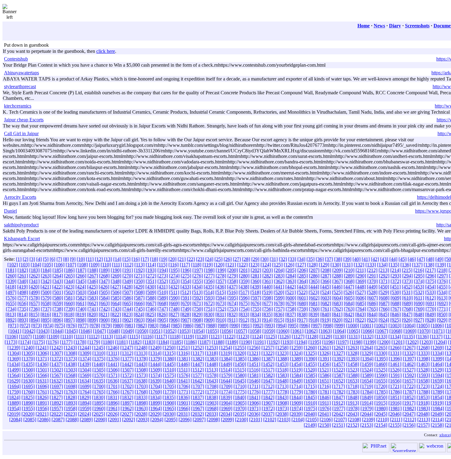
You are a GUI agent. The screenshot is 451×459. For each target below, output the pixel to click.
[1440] (98, 364)
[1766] (112, 391)
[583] (92, 297)
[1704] (155, 386)
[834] (255, 314)
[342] (46, 281)
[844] (372, 314)
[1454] (296, 364)
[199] (221, 270)
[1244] (84, 347)
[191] (127, 270)
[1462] (409, 364)
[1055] (212, 331)
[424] (80, 286)
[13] (108, 259)
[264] (57, 275)
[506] (116, 292)
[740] (81, 309)
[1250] (169, 347)
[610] (407, 297)
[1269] (437, 347)
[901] (116, 320)
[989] (223, 325)
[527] (360, 292)
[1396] (395, 358)
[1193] (287, 342)
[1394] (366, 358)
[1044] (57, 331)
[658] (46, 303)
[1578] (211, 375)
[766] (384, 309)
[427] (115, 286)
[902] (127, 320)
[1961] (112, 408)
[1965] (169, 408)
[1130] (339, 336)
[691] (431, 303)
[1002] (380, 325)
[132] (359, 264)
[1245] (98, 347)
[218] (442, 270)
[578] (34, 297)
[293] (396, 275)
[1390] (310, 358)
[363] (291, 281)
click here (105, 51)
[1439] (84, 364)
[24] (209, 259)
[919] (325, 320)
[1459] (366, 364)
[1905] (239, 403)
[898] (81, 320)
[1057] (240, 331)
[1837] (197, 397)
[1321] (253, 353)
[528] (372, 292)
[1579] (225, 375)
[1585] (310, 375)
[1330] (380, 353)
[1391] (324, 358)
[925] (395, 320)
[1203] (426, 342)
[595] (232, 297)
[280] (244, 275)
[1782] (338, 391)
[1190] (245, 342)
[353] (174, 281)
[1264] (366, 347)
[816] (45, 314)
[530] (395, 292)
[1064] (339, 331)
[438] (244, 286)
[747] (162, 309)
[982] (141, 325)
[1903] (211, 403)
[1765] (98, 391)
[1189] (232, 342)
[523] (314, 292)
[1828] (70, 397)
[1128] (312, 336)
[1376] (112, 358)
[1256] (253, 347)
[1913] (352, 403)
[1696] (42, 386)
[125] (277, 264)
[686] (372, 303)
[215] (407, 270)
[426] (104, 286)
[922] (360, 320)
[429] (139, 286)
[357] (221, 281)
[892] (11, 320)
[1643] (211, 380)
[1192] (273, 342)
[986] (188, 325)
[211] (361, 270)
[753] (232, 309)
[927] (419, 320)
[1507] (127, 369)
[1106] (11, 336)
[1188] (218, 342)
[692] (442, 303)
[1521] (324, 369)
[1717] (338, 386)
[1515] (239, 369)
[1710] (239, 386)
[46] (412, 259)
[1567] (56, 375)
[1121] (215, 336)
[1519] (296, 369)
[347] (104, 281)
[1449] (225, 364)
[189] (104, 270)
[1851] (394, 397)
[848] (419, 314)
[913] (255, 320)
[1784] (366, 391)
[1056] (226, 331)
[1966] (183, 408)
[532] (419, 292)
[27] (237, 259)
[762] (337, 309)
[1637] (126, 380)
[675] (244, 303)
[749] (186, 309)
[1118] (174, 336)
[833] (244, 314)
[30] (264, 259)
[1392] (338, 358)
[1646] (253, 380)
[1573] (141, 375)
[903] (139, 320)
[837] (290, 314)
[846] (395, 314)
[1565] (28, 375)
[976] (71, 325)
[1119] (188, 336)
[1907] (268, 403)
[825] (150, 314)
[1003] (394, 325)
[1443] (140, 364)
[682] (326, 303)
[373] (407, 281)
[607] (372, 297)
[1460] (380, 364)
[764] (361, 309)
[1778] (282, 391)
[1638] (140, 380)
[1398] (423, 358)
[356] (209, 281)
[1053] (184, 331)
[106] (59, 264)
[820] (92, 314)
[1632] (56, 380)
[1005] (423, 325)
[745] (139, 309)
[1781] (324, 391)
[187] (81, 270)
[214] (395, 270)
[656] (22, 303)
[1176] (52, 342)
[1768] (141, 391)
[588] (151, 297)
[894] (34, 320)
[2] (25, 259)
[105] (47, 264)
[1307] (56, 353)
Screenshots (417, 25)
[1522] (338, 369)
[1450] (239, 364)
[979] (106, 325)
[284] (291, 275)
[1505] (98, 369)
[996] (304, 325)
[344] (69, 281)
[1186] (190, 342)
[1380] (169, 358)
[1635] (98, 380)
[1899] (155, 403)
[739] (69, 309)
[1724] (437, 386)
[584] (104, 297)
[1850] (380, 397)
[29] (255, 259)
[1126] (284, 336)
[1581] (254, 375)
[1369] (14, 358)
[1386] (254, 358)
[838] (302, 314)
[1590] (381, 375)
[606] (361, 297)
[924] (384, 320)
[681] (314, 303)
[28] (246, 259)
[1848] (352, 397)
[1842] (267, 397)
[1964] (155, 408)
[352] (162, 281)
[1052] (170, 331)
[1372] (56, 358)
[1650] (310, 380)
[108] (82, 264)
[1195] (314, 342)
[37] (329, 259)
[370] (372, 281)
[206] (302, 270)
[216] (419, 270)
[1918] (423, 403)
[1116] (147, 336)
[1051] (155, 331)
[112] (128, 264)
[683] (337, 303)
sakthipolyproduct (21, 224)
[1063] (325, 331)
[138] (429, 264)
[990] (234, 325)
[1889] (14, 403)
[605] (349, 297)
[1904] (225, 403)
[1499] (14, 369)
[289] (349, 275)
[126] (289, 264)
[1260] (310, 347)
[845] (384, 314)
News (379, 25)
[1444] (154, 364)
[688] (396, 303)
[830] (209, 314)
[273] (162, 275)
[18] (154, 259)
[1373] (70, 358)
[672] (209, 303)
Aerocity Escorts (20, 197)
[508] (139, 292)
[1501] (42, 369)
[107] (71, 264)
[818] (69, 314)
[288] (337, 275)
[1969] (225, 408)
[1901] (183, 403)
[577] (22, 297)
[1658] (423, 380)
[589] (162, 297)
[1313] (140, 353)
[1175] (38, 342)
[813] (11, 314)
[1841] (253, 397)
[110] (106, 264)
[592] (197, 297)
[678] (279, 303)
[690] (419, 303)
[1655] (380, 380)
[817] (57, 314)
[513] (197, 292)
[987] (200, 325)
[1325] (310, 353)
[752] (221, 309)
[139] (440, 264)
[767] (396, 309)
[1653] (352, 380)
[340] (22, 281)
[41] (366, 259)
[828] (185, 314)
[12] (99, 259)
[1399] (437, 358)
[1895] (98, 403)
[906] (174, 320)
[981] (130, 325)
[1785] (381, 391)
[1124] (256, 336)
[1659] (437, 380)
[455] (442, 286)
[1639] (154, 380)
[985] (176, 325)
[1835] (169, 397)
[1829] (84, 397)
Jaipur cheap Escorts (24, 119)
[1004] (409, 325)
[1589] (366, 375)
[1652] (338, 380)
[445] (325, 286)
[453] (419, 286)
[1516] (253, 369)
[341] (34, 281)
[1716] (324, 386)
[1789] (437, 391)
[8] (66, 259)
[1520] (310, 369)
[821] (104, 314)
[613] (442, 297)
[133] (370, 264)
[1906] (254, 403)
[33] (292, 259)
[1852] (409, 397)
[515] (220, 292)
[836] (279, 314)
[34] (301, 259)
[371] (384, 281)
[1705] (169, 386)
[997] (316, 325)
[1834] (154, 397)
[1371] (42, 358)
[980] (118, 325)
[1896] (112, 403)
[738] (57, 309)
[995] (293, 325)
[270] (127, 275)
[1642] (197, 380)
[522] (302, 292)
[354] (186, 281)
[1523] (352, 369)
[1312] (126, 353)
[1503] (70, 369)
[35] (310, 259)
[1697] (56, 386)
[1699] (84, 386)
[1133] (381, 336)
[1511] (183, 369)
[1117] (161, 336)
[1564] (14, 375)
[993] (269, 325)
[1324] (296, 353)
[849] (430, 314)
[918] (314, 320)
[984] (165, 325)
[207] (314, 270)
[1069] (409, 331)
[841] (337, 314)
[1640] (169, 380)
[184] (46, 270)
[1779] (296, 391)
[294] (407, 275)
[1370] (28, 358)
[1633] (70, 380)
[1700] (98, 386)
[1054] (198, 331)
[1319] (225, 353)
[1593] (423, 375)
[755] (256, 309)
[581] (69, 297)
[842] (349, 314)
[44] (393, 259)
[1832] (126, 397)
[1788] (423, 391)
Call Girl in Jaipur (21, 133)
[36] (320, 259)
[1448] (211, 364)
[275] (186, 275)
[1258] (282, 347)
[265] (69, 275)
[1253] (211, 347)
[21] (182, 259)
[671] (197, 303)
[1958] (70, 408)
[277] (209, 275)
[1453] (282, 364)
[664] (116, 303)
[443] (302, 286)
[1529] (437, 369)
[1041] (14, 331)
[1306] (42, 353)
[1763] (70, 391)
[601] (302, 297)
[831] (220, 314)
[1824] (13, 397)
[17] (145, 259)
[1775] (239, 391)
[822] (115, 314)
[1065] (353, 331)
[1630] (27, 380)
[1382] (197, 358)
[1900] (169, 403)
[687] (384, 303)
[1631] (42, 380)
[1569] (84, 375)
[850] (442, 314)
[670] (186, 303)
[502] (69, 292)
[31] (274, 259)
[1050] (141, 331)
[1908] (282, 403)
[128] (312, 264)
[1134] (394, 336)
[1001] (366, 325)
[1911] (324, 403)
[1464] (437, 364)
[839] (314, 314)
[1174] (24, 342)
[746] (151, 309)
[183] (34, 270)
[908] (197, 320)
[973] (36, 325)
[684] (349, 303)
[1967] (197, 408)
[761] (326, 309)
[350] (139, 281)
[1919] (437, 403)
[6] (52, 259)
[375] (431, 281)
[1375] (98, 358)
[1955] (28, 408)
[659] (57, 303)
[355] (197, 281)
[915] (279, 320)
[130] (335, 264)
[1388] (282, 358)
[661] (81, 303)
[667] (151, 303)
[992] (258, 325)
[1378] (141, 358)
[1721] (394, 386)
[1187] (204, 342)
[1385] (239, 358)
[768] (407, 309)
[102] (12, 264)
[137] (417, 264)
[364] (302, 281)
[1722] (409, 386)
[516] (232, 292)
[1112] (93, 336)
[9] (72, 259)
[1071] (438, 331)
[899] (92, 320)
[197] (197, 270)
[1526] (394, 369)
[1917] (409, 403)
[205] (291, 270)
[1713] (282, 386)
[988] (211, 325)
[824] (139, 314)
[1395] (381, 358)
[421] (45, 286)
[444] (314, 286)
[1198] (356, 342)
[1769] (155, 391)
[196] (186, 270)
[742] (104, 309)
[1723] (423, 386)
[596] (244, 297)
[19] (163, 259)
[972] (25, 325)
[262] (34, 275)
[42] (375, 259)
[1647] (267, 380)
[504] (92, 292)
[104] (36, 264)
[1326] (324, 353)
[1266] (394, 347)
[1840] (239, 397)
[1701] (112, 386)
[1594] (437, 375)
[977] (83, 325)
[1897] (127, 403)
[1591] (395, 375)
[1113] (107, 336)
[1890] (28, 403)
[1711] (254, 386)
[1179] (93, 342)
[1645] (239, 380)
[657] (34, 303)
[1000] (352, 325)
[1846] (324, 397)
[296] (431, 275)
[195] (174, 270)
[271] (139, 275)
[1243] (70, 347)
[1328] (352, 353)
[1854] (437, 397)
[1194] (301, 342)
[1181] (121, 342)
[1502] (56, 369)
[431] (162, 286)
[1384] (225, 358)
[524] (325, 292)
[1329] (366, 353)
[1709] (225, 386)
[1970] (239, 408)
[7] (59, 259)
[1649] (296, 380)
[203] (267, 270)
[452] (407, 286)
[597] (256, 297)
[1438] (70, 364)
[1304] (14, 353)
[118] (196, 264)
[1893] (70, 403)
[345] (81, 281)
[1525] (380, 369)
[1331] (394, 353)
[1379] (155, 358)
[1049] (127, 331)
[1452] (267, 364)
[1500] (28, 369)
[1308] (70, 353)
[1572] (127, 375)
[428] (127, 286)
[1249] (154, 347)
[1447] (197, 364)
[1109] (53, 336)
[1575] (169, 375)
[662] (92, 303)
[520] (279, 292)
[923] (372, 320)
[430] (150, 286)
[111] (117, 264)
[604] (337, 297)
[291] (372, 275)
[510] (162, 292)
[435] (209, 286)
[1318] (211, 353)
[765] (372, 309)
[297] (442, 275)
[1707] (197, 386)
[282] (267, 275)
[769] (419, 309)
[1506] (112, 369)
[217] (430, 270)
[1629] (13, 380)
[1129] (325, 336)
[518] (255, 292)
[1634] (84, 380)
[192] (139, 270)
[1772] (197, 391)
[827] (174, 314)
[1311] (112, 353)
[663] (104, 303)
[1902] (197, 403)
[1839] (225, 397)
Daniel (10, 211)
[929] (442, 320)
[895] (46, 320)
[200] (232, 270)
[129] (324, 264)
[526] (349, 292)
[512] (185, 292)
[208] (326, 270)
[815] (34, 314)
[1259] (296, 347)
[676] (256, 303)
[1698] (70, 386)
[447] (349, 286)
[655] (11, 303)
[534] (442, 292)
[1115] (134, 336)
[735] (22, 309)
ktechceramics (17, 105)
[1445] (169, 364)
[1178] (80, 342)
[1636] (112, 380)
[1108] (39, 336)
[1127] (298, 336)
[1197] (342, 342)
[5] (45, 259)
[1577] (197, 375)
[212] (372, 270)
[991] (246, 325)
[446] (337, 286)
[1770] (169, 391)
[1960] (98, 408)
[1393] (352, 358)
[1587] (338, 375)
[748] (174, 309)
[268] (104, 275)
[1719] (366, 386)
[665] (127, 303)
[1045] (71, 331)
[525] (337, 292)
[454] (430, 286)
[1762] (56, 391)
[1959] (84, 408)
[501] (57, 292)
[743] (116, 309)
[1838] (211, 397)
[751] (209, 309)
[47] (421, 259)
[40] (356, 259)
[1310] (98, 353)
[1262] (338, 347)
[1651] (324, 380)
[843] (360, 314)
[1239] (13, 347)
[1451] (253, 364)
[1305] (28, 353)
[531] (407, 292)
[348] (116, 281)
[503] (81, 292)
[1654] (366, 380)
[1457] (338, 364)
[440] (267, 286)
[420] (34, 286)
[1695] (28, 386)
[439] (255, 286)
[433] (185, 286)
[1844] (296, 397)
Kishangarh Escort (22, 238)
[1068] (395, 331)
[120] (219, 264)
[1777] (268, 391)
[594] (221, 297)
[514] (209, 292)
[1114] (120, 336)
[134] (382, 264)
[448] (360, 286)
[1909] (296, 403)
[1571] (112, 375)
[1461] (394, 364)
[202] (256, 270)
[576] (11, 297)
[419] (22, 286)
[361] (267, 281)
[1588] (352, 375)
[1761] (42, 391)
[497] (11, 292)
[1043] (43, 331)
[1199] (370, 342)
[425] (92, 286)
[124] (265, 264)
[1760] (28, 391)
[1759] (14, 391)
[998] (328, 325)
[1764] (84, 391)
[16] (136, 259)
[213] (384, 270)
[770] (431, 309)
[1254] (225, 347)
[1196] (328, 342)
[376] (442, 281)
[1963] (141, 408)
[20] (172, 259)
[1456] (324, 364)
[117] (185, 264)
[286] (314, 275)
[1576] (183, 375)
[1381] (183, 358)
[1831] (112, 397)
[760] (314, 309)
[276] (197, 275)
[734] (11, 309)
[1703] (141, 386)
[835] (267, 314)
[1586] (324, 375)
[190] (116, 270)
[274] (174, 275)
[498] (22, 292)
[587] (139, 297)
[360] (256, 281)
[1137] (436, 336)
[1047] (99, 331)
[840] (325, 314)
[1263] (352, 347)
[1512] (197, 369)
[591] (186, 297)
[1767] (127, 391)
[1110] (66, 336)
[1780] (310, 391)
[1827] (56, 397)
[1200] (383, 342)
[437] (232, 286)
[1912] (338, 403)
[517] (244, 292)
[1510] (169, 369)
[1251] (183, 347)
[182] (22, 270)
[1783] (352, 391)
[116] (173, 264)
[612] (430, 297)
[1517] (267, 369)
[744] (127, 309)
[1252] (197, 347)
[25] (218, 259)
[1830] (98, 397)
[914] (267, 320)
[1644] (225, 380)
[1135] (408, 336)
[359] (244, 281)
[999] (339, 325)
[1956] (42, 408)
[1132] (367, 336)
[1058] (254, 331)
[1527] (409, 369)
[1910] (310, 403)
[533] (430, 292)
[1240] (27, 347)
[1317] (197, 353)
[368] (349, 281)
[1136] (422, 336)
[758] (291, 309)
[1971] (254, 408)
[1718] (352, 386)
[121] (231, 264)
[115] (162, 264)
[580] (57, 297)
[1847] (338, 397)
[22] (191, 259)
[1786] (395, 391)
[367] (337, 281)
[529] (384, 292)
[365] (314, 281)
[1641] (183, 380)
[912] (244, 320)
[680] (302, 303)
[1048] (113, 331)
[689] (407, 303)
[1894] (84, 403)
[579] (46, 297)
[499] (34, 292)
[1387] (268, 358)
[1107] (25, 336)
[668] (162, 303)
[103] (24, 264)
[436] (220, 286)
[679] (291, 303)
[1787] (409, 391)
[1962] (127, 408)
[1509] (155, 369)
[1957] (56, 408)
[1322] (267, 353)
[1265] (380, 347)
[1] (18, 259)
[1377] (127, 358)
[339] (11, 281)
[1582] (268, 375)
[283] (279, 275)
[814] (22, 314)
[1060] (282, 331)
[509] (151, 292)
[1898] (141, 403)
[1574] (155, 375)
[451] (395, 286)
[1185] (176, 342)
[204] (279, 270)
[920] (337, 320)
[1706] (183, 386)
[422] (57, 286)
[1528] (423, 369)
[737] (46, 309)
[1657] (409, 380)
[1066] (367, 331)
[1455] (310, 364)
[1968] (211, 408)
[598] (267, 297)
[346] (92, 281)
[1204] (440, 342)
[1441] (112, 364)
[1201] (397, 342)
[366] (326, 281)
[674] (232, 303)
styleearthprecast (20, 86)
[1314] (154, 353)
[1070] (424, 331)
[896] (57, 320)
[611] (419, 297)
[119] (207, 264)
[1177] (66, 342)
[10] (81, 259)
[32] (283, 259)
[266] (81, 275)
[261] (22, 275)
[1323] (282, 353)
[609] (396, 297)
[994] (281, 325)
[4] (39, 259)
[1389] (296, 358)
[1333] (423, 353)
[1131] (353, 336)
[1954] (14, 408)
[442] (290, 286)
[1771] (183, 391)
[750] (197, 309)
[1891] (42, 403)
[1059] (268, 331)
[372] (396, 281)
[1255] (239, 347)
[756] (267, 309)
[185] (57, 270)
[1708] (211, 386)
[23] (200, 259)
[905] (162, 320)
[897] (69, 320)
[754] (244, 309)
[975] (60, 325)
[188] (92, 270)
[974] (48, 325)
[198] (209, 270)
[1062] (311, 331)
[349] (127, 281)
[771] (442, 309)
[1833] (140, 397)
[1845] (310, 397)
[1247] (126, 347)
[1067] (381, 331)
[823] (127, 314)
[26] (228, 259)
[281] (256, 275)
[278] (221, 275)
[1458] (352, 364)
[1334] (437, 353)
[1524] (366, 369)
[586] (127, 297)
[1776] (254, 391)
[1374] (84, 358)
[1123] (243, 336)
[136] (405, 264)
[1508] (141, 369)
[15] (126, 259)
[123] (254, 264)
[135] (394, 264)
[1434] (13, 364)
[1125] (270, 336)
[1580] (239, 375)
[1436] (42, 364)
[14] (117, 259)
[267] (92, 275)
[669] (174, 303)
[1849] (366, 397)
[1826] (42, 397)
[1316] (183, 353)
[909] (209, 320)
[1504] (84, 369)
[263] (46, 275)
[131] (347, 264)
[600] (291, 297)
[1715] (310, 386)
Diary (395, 25)
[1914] (366, 403)
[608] (384, 297)
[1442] (126, 364)
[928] (430, 320)
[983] (153, 325)
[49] (439, 259)
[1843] (282, 397)
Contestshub (16, 58)
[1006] (437, 325)
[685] (361, 303)
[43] (384, 259)
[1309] (84, 353)
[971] (13, 325)
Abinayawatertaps (21, 72)
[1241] (42, 347)
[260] (11, 275)
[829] (197, 314)
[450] (384, 286)
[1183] (149, 342)
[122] (242, 264)
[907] (186, 320)
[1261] (324, 347)
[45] (403, 259)
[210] (349, 270)
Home (363, 25)
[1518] (282, 369)
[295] (419, 275)
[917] (302, 320)
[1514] (225, 369)
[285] (302, 275)
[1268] (423, 347)
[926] (407, 320)
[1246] (112, 347)
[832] (232, 314)
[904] (151, 320)
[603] (326, 297)
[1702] (127, 386)
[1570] (98, 375)
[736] (34, 309)
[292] (384, 275)
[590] (174, 297)
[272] (151, 275)
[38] (338, 259)
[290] (361, 275)
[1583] (282, 375)
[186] (69, 270)
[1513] (211, 369)
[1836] (183, 397)
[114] (151, 264)
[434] (197, 286)
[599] (279, 297)
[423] (69, 286)
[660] (69, 303)
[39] (347, 259)
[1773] (211, 391)
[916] (290, 320)
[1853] (423, 397)
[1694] (14, 386)
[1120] (201, 336)
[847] (407, 314)
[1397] (409, 358)
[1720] (380, 386)
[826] (162, 314)
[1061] (297, 331)
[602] (314, 297)
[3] (32, 259)
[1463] (423, 364)
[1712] (267, 386)
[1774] (225, 391)
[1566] (42, 375)
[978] (95, 325)
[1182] (135, 342)
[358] (232, 281)
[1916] (394, 403)
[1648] (282, 380)
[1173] (11, 342)
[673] (221, 303)
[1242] (56, 347)
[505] (104, 292)
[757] (279, 309)
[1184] (162, 342)
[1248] (140, 347)
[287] (326, 275)
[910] (221, 320)
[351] (151, 281)
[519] (267, 292)
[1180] (107, 342)
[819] (80, 314)
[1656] (394, 380)
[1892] (56, 403)
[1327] (338, 353)
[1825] (27, 397)
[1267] (409, 347)
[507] (127, 292)
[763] (349, 309)
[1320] (239, 353)
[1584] (296, 375)
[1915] (380, 403)
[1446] (183, 364)
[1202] (412, 342)
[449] (372, 286)
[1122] (229, 336)
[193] (151, 270)
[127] (300, 264)
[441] (279, 286)
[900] (104, 320)
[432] (174, 286)
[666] (139, 303)
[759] (302, 309)
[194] (162, 270)
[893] (22, 320)
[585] (116, 297)
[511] (174, 292)
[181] (11, 270)
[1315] (169, 353)
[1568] (70, 375)
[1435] (27, 364)
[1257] (267, 347)
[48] (430, 259)
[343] (57, 281)
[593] (209, 297)
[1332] (409, 353)
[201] (244, 270)
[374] (419, 281)
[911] (232, 320)
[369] (361, 281)
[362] (279, 281)
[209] (337, 270)
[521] (290, 292)
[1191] (259, 342)
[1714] (296, 386)
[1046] (85, 331)
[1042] (28, 331)
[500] (46, 292)
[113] (139, 264)
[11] (90, 259)
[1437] (56, 364)
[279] (232, 275)
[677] (267, 303)
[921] (349, 320)
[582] (81, 297)
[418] (11, 286)
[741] (92, 309)
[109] (94, 264)
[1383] (211, 358)
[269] (116, 275)
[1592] (409, 375)
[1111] (80, 336)
